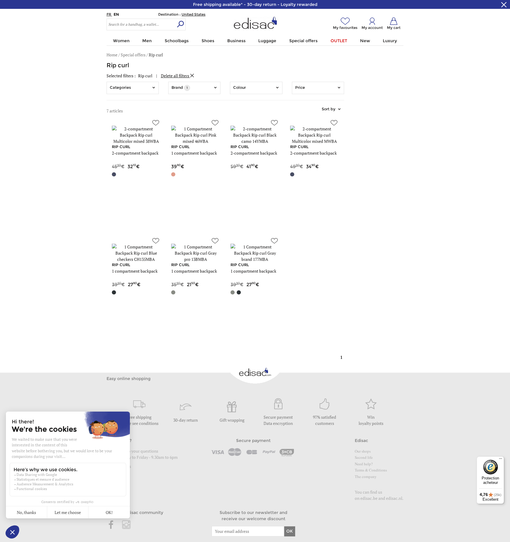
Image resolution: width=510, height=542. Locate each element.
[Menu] (500, 460)
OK (289, 531)
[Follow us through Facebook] (111, 525)
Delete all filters (175, 75)
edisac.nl (394, 498)
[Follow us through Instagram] (126, 525)
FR (109, 14)
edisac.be (368, 498)
